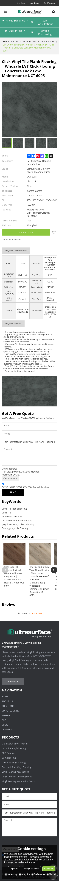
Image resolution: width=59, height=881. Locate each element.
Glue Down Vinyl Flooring (15, 743)
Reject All (14, 869)
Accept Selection (31, 869)
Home (6, 41)
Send (13, 492)
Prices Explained (15, 20)
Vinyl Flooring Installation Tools (18, 781)
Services (21, 3)
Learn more (13, 681)
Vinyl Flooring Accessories (15, 771)
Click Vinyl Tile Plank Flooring (17, 520)
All (12, 41)
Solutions (8, 705)
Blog (5, 724)
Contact (7, 729)
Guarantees (15, 30)
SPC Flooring (8, 753)
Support (7, 715)
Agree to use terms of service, (26, 486)
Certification (49, 3)
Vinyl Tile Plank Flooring (14, 508)
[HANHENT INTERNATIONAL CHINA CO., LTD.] (29, 12)
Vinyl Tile (6, 512)
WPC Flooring (9, 757)
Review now (36, 613)
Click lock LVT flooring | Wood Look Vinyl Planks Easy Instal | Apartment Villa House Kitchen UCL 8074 (14, 576)
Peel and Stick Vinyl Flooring (16, 767)
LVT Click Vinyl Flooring (14, 748)
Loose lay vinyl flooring (14, 762)
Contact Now (26, 232)
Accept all (48, 869)
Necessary (12, 874)
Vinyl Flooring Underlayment (17, 776)
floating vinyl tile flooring (15, 528)
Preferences (39, 874)
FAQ (4, 720)
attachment (11, 478)
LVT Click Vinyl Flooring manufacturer (35, 41)
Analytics (25, 874)
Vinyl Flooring (11, 710)
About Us (7, 701)
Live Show (34, 3)
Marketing (53, 874)
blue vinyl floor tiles (12, 516)
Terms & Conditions (41, 487)
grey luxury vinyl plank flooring (18, 524)
